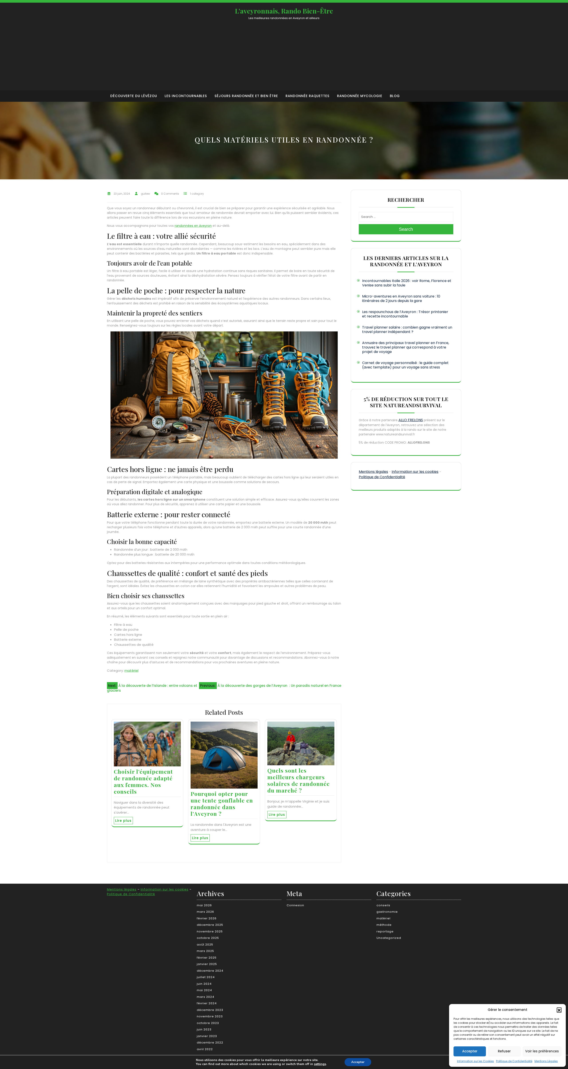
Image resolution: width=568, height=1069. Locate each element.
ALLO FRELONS (410, 420)
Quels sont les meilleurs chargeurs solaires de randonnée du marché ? (298, 780)
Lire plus (123, 820)
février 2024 (207, 1003)
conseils (383, 905)
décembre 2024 (210, 971)
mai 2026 (204, 905)
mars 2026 (205, 912)
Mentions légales (373, 471)
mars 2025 (205, 951)
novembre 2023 (210, 1016)
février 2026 (207, 918)
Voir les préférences (542, 1051)
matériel (131, 670)
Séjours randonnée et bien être (246, 96)
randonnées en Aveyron (193, 225)
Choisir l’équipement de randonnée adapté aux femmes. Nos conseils (143, 781)
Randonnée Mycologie (359, 96)
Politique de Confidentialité (514, 1061)
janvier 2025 (207, 964)
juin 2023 (204, 1029)
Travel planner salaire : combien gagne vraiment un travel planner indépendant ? (407, 329)
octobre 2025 (208, 938)
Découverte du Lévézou (133, 96)
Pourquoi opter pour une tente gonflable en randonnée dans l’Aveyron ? (222, 803)
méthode (384, 925)
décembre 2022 (210, 1042)
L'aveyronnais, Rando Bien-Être (284, 10)
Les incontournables (186, 96)
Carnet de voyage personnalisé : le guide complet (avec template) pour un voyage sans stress (405, 365)
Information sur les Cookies (475, 1061)
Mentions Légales (546, 1061)
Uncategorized (389, 938)
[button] (559, 1010)
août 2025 (205, 944)
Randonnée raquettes (307, 96)
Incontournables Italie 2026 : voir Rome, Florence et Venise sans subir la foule (406, 283)
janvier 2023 (207, 1036)
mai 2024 (204, 990)
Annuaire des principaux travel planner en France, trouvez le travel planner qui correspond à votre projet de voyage (405, 347)
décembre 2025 (210, 925)
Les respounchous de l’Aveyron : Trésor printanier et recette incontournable (405, 314)
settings (320, 1064)
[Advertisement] (284, 54)
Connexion (295, 905)
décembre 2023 (210, 1010)
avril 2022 (205, 1049)
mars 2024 (205, 997)
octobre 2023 (208, 1023)
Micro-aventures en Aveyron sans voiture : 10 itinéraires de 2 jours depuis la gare (401, 298)
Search (406, 229)
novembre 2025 (210, 931)
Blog (395, 96)
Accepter (469, 1051)
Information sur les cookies (415, 471)
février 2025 (207, 957)
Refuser (504, 1051)
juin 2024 (204, 984)
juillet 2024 (206, 977)
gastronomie (387, 912)
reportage (385, 931)
